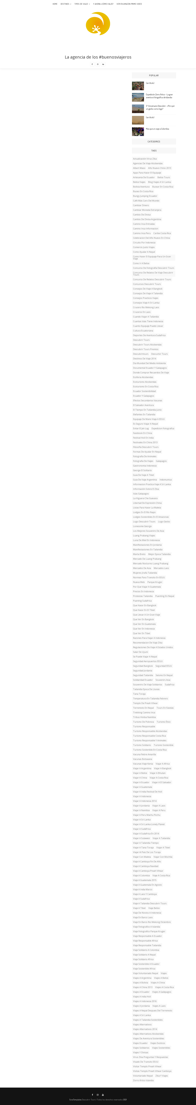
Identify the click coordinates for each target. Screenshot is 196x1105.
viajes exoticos (157, 1043)
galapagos (161, 461)
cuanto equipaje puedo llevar (148, 326)
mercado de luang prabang (147, 558)
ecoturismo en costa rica (145, 386)
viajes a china (158, 982)
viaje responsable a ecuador (147, 936)
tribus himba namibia (144, 717)
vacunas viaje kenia (143, 763)
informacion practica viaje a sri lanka (152, 484)
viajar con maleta (142, 856)
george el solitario (142, 470)
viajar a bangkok (162, 768)
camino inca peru (142, 233)
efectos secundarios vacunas (147, 400)
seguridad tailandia (143, 675)
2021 (125, 1099)
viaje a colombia (141, 875)
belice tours (163, 177)
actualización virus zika (145, 158)
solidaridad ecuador (143, 679)
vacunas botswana (142, 759)
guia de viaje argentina (145, 479)
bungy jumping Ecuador (145, 196)
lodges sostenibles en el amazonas (151, 516)
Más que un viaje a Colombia (157, 128)
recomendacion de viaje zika (147, 642)
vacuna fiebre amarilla (144, 754)
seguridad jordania (142, 670)
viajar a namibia (141, 810)
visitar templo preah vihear (147, 1066)
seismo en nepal (164, 675)
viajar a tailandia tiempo (146, 842)
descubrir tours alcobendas (147, 344)
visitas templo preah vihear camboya (152, 1071)
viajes (164, 973)
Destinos (65, 4)
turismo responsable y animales (149, 740)
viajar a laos (158, 805)
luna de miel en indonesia (146, 540)
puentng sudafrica (142, 600)
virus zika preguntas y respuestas (150, 1057)
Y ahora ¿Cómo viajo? (103, 4)
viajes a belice (161, 977)
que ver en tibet (141, 633)
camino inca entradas (144, 223)
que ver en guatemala (144, 624)
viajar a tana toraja (143, 847)
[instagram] (98, 64)
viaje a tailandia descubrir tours (150, 903)
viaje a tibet (139, 908)
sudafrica (169, 684)
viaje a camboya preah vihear (148, 870)
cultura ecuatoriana (143, 330)
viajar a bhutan (157, 773)
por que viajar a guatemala (147, 586)
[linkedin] (103, 64)
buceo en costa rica (143, 191)
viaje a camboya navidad (145, 866)
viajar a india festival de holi (147, 791)
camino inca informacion (145, 228)
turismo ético (164, 721)
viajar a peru (158, 810)
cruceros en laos (142, 312)
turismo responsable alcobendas (150, 731)
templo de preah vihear (145, 703)
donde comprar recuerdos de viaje (151, 372)
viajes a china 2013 (142, 987)
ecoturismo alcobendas (144, 381)
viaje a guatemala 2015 (144, 880)
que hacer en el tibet (144, 610)
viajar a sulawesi (141, 838)
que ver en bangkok (143, 619)
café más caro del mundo (146, 200)
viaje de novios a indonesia (147, 912)
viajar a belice (140, 773)
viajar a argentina (142, 768)
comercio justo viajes (144, 247)
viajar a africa (163, 763)
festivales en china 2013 (145, 442)
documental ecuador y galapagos (150, 367)
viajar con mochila (163, 856)
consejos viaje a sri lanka (146, 302)
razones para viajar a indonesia (149, 638)
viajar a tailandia (161, 838)
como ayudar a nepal (144, 251)
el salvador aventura (143, 405)
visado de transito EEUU (145, 1061)
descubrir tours (141, 339)
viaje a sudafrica (141, 898)
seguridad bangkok (143, 665)
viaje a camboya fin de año (147, 861)
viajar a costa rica (159, 777)
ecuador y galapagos (143, 395)
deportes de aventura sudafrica (149, 335)
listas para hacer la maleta (147, 507)
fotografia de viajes (143, 461)
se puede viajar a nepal (145, 656)
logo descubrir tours (144, 521)
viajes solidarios (141, 1047)
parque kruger (154, 582)
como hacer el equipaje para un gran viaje (152, 257)
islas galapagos (141, 493)
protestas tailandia (143, 596)
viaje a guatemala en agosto (147, 884)
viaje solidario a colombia (146, 950)
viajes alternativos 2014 (145, 1029)
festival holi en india (143, 437)
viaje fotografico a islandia (146, 926)
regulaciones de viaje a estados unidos (153, 647)
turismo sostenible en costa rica (150, 749)
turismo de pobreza (143, 721)
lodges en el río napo (144, 512)
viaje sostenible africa (144, 968)
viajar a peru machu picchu (146, 814)
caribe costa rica (162, 233)
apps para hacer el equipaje (147, 172)
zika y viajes (161, 1075)
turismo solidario (142, 745)
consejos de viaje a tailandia (148, 293)
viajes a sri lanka (142, 1015)
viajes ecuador (140, 1043)
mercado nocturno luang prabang (150, 563)
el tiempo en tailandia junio (147, 409)
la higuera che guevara (145, 498)
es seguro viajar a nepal (145, 423)
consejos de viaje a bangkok (147, 288)
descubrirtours (140, 353)
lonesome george (142, 526)
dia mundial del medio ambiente (149, 363)
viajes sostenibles (161, 1047)
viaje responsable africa (145, 940)
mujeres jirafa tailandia (145, 572)
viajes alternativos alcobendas (148, 1033)
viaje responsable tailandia (147, 945)
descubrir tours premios (145, 349)
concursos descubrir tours (147, 284)
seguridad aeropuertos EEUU (148, 661)
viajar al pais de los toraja (147, 852)
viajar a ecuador (141, 782)
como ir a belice (141, 263)
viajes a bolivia (140, 982)
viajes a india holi (142, 996)
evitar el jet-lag (141, 428)
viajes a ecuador (141, 991)
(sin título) (150, 83)
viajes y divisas (140, 1052)
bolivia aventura (141, 186)
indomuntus (166, 479)
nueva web (139, 582)
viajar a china (140, 777)
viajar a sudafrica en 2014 (146, 833)
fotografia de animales (144, 456)
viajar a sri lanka (142, 819)
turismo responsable (144, 726)
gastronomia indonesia (145, 465)
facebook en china (142, 433)
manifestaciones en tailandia (147, 549)
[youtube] (103, 1095)
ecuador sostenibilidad (144, 391)
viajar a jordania (141, 805)
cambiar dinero (141, 205)
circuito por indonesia (144, 242)
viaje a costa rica (161, 875)
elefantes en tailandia (144, 414)
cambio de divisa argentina (147, 219)
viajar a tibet (163, 847)
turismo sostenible (163, 745)
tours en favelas (165, 707)
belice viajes (139, 182)
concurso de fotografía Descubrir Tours (153, 268)
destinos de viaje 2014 (144, 358)
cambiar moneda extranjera (147, 209)
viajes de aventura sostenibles (148, 1038)
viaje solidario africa (143, 959)
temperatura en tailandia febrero (150, 698)
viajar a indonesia (142, 796)
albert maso (139, 168)
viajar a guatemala (142, 787)
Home (55, 4)
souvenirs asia (163, 679)
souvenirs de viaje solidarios (147, 684)
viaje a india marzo (142, 889)
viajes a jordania (141, 1005)
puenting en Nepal (164, 596)
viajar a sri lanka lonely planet (149, 824)
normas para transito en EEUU (149, 577)
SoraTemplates (75, 1099)
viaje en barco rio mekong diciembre (152, 922)
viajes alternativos (142, 1024)
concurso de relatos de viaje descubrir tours (153, 273)
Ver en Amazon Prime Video (129, 4)
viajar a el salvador (161, 782)
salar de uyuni (140, 651)
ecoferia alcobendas (143, 377)
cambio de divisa (142, 214)
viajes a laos (159, 1005)
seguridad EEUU (164, 665)
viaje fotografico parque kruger (149, 931)
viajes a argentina (142, 977)
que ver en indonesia (144, 628)
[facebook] (92, 64)
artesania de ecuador (144, 177)
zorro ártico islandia (143, 1080)
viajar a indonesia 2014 (144, 801)
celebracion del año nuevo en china (151, 237)
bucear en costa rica (162, 186)
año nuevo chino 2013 (159, 168)
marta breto (139, 554)
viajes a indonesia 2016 (145, 1001)
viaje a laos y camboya (145, 894)
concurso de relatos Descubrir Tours (152, 279)
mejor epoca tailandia (159, 554)
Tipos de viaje (81, 4)
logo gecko (164, 521)
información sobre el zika (146, 489)
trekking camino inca (144, 712)
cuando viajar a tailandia (146, 316)
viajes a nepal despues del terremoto (152, 1010)
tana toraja (139, 693)
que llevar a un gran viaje (146, 614)
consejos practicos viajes (145, 298)
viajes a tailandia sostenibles (148, 1019)
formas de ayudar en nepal (147, 451)
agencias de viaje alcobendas (148, 163)
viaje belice (154, 908)
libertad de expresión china (147, 502)
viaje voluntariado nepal (145, 973)
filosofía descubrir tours (146, 447)
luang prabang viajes (144, 535)
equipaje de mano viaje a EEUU (149, 419)
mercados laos (161, 568)
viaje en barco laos (143, 917)
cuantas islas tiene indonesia (148, 321)
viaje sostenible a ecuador (146, 964)
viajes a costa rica (164, 987)
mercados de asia (142, 568)
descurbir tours (159, 353)
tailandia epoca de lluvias (146, 689)
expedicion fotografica (163, 428)
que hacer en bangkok (144, 605)
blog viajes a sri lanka (159, 182)
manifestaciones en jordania (147, 544)
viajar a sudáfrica (142, 828)
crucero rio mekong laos (146, 307)
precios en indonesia (143, 591)
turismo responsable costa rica (149, 735)
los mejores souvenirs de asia (148, 530)
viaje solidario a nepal (144, 954)
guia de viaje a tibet (143, 475)
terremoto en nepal (143, 707)
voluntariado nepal (143, 1075)
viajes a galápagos (161, 991)
